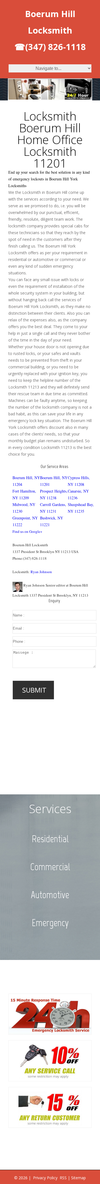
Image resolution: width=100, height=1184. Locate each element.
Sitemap (78, 1177)
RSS (63, 1177)
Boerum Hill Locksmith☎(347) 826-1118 (50, 30)
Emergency (50, 923)
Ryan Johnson (41, 571)
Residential (50, 839)
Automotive (50, 895)
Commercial (50, 867)
